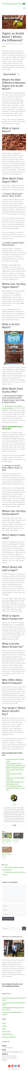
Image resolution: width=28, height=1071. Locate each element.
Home (4, 1028)
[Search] (24, 928)
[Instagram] (13, 825)
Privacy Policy (6, 1031)
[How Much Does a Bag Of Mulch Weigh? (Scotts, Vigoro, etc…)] (7, 835)
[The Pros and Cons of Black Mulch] (18, 835)
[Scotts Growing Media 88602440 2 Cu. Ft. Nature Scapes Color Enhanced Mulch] (14, 347)
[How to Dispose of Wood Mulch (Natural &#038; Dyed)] (7, 849)
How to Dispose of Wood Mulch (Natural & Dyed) (6, 854)
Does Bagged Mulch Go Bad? (15, 767)
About (4, 1023)
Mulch (6, 864)
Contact (4, 1026)
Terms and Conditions (9, 1037)
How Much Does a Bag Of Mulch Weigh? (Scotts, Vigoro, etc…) (15, 788)
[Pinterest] (15, 825)
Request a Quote (7, 1034)
